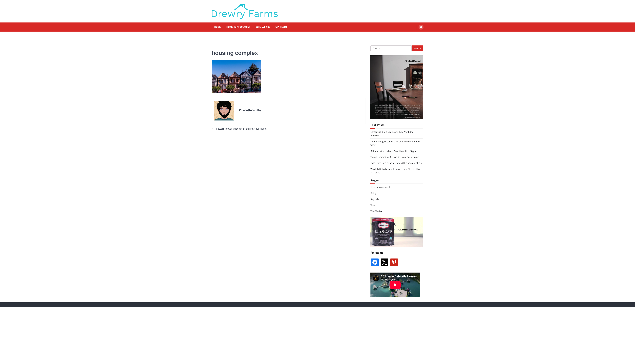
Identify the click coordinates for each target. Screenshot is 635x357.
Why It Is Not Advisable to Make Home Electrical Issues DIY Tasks (396, 170)
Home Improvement (238, 27)
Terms (373, 205)
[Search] (421, 27)
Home (217, 27)
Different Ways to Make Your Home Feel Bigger (393, 151)
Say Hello (281, 27)
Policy (373, 193)
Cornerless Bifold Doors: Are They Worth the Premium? (391, 133)
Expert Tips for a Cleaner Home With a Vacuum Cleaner (396, 163)
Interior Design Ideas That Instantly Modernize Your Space (395, 143)
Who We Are (263, 27)
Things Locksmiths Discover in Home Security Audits (396, 157)
